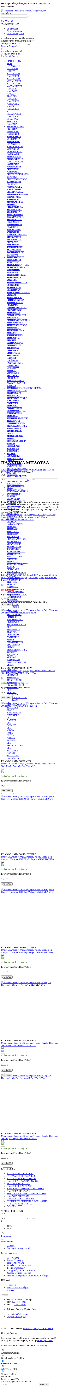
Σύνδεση (5, 46)
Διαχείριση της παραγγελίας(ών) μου (17, 41)
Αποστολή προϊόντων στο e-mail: (16, 1381)
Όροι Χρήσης (13, 1258)
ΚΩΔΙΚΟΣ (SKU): (9, 572)
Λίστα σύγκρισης (14, 31)
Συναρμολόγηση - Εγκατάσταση (21, 1270)
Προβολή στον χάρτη (16, 1316)
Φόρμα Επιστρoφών (16, 1268)
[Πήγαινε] (28, 44)
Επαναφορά (6, 1236)
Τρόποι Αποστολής (15, 1263)
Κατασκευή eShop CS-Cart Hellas (38, 1328)
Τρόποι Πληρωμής (15, 1260)
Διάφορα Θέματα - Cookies (19, 1273)
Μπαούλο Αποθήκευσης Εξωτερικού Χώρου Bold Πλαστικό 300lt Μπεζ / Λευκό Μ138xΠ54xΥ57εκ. (28, 764)
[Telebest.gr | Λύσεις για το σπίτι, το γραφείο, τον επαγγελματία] (30, 13)
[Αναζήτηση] (28, 16)
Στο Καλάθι (6, 56)
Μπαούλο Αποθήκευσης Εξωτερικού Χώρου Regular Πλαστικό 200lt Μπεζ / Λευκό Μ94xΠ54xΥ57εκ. (29, 1044)
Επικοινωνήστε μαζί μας (17, 1287)
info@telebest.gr (20, 1314)
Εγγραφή (13, 46)
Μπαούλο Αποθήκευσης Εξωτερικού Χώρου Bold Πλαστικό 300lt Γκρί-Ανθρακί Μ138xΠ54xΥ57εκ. (28, 671)
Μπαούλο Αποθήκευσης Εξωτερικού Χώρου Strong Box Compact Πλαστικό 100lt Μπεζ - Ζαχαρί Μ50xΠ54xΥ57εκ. (28, 858)
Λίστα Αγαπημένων (15, 33)
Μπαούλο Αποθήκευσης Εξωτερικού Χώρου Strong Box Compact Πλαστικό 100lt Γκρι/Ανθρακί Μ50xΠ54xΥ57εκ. (27, 951)
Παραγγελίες (12, 28)
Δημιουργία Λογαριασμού (18, 1248)
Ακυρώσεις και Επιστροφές (19, 1265)
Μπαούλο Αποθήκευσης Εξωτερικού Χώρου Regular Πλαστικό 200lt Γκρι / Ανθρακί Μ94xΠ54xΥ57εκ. (29, 1137)
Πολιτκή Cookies (45, 1340)
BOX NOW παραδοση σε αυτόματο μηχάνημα (28, 1275)
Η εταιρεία (11, 1285)
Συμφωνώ (5, 1379)
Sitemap (10, 1290)
